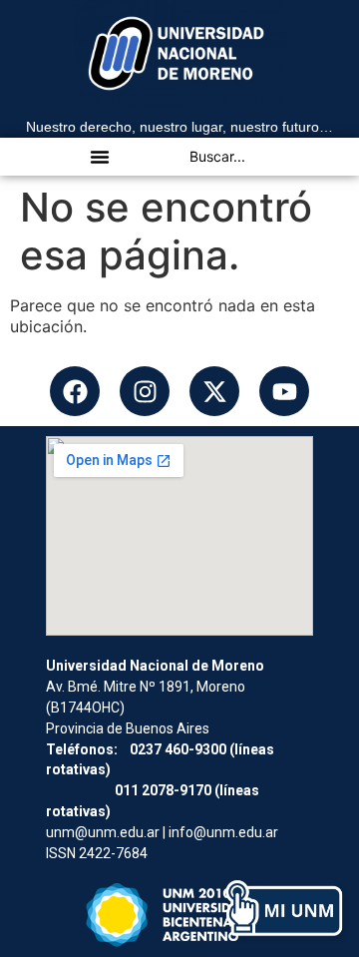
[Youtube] (284, 391)
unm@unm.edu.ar (103, 832)
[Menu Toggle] (100, 157)
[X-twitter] (214, 391)
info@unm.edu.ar (223, 832)
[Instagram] (145, 391)
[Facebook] (75, 391)
